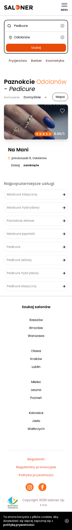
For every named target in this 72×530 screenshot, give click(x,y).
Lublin (36, 367)
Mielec (36, 382)
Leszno (36, 390)
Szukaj (36, 47)
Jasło (36, 421)
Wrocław (36, 328)
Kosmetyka (55, 60)
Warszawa (36, 336)
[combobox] (36, 26)
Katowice (36, 413)
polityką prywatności (18, 525)
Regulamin (36, 459)
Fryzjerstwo (18, 60)
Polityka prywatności (36, 475)
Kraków (36, 359)
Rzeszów (36, 320)
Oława (36, 351)
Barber (36, 60)
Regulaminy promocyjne (36, 467)
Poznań (36, 398)
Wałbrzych (36, 429)
